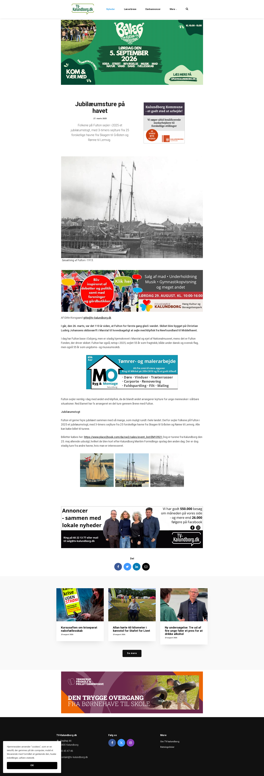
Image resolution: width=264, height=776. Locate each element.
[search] (187, 9)
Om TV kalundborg (169, 741)
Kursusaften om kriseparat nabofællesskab (79, 629)
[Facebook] (118, 567)
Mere (173, 9)
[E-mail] (146, 567)
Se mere (132, 653)
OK (32, 765)
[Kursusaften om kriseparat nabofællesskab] (80, 604)
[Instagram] (130, 743)
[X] (121, 743)
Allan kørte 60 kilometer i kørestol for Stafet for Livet (131, 629)
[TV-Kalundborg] (83, 9)
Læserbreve (130, 9)
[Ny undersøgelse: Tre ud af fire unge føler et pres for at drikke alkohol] (184, 604)
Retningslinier (167, 747)
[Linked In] (136, 567)
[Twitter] (127, 567)
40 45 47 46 (66, 750)
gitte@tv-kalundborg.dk (97, 317)
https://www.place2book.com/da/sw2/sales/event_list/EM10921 (123, 437)
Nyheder (110, 9)
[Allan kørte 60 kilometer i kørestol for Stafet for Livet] (132, 604)
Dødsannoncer (153, 9)
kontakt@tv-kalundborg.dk (74, 757)
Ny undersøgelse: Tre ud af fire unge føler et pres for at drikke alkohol (184, 631)
